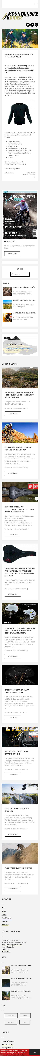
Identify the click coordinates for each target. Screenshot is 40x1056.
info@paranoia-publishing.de (12, 945)
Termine (4, 921)
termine (11, 1022)
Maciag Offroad (7, 1048)
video (25, 1022)
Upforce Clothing (7, 1044)
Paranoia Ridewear (8, 1041)
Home (4, 908)
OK (35, 1052)
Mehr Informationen (19, 1055)
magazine (11, 1015)
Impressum (5, 949)
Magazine (5, 924)
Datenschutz (6, 951)
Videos (4, 914)
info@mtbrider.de (8, 947)
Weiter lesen (12, 253)
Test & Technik (7, 918)
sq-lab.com (16, 169)
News (4, 911)
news (25, 1015)
